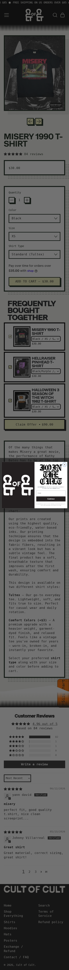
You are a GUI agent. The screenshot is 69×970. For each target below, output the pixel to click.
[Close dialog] (64, 465)
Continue (51, 499)
